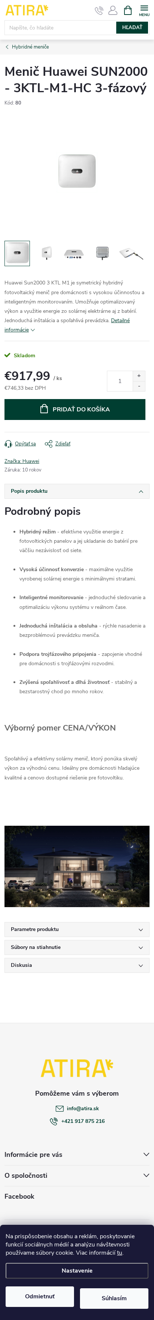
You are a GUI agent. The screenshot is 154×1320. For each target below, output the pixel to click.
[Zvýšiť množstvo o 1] (139, 376)
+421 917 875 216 (83, 1121)
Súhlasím (114, 1298)
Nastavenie (77, 1271)
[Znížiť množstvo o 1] (139, 386)
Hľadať (132, 27)
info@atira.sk (83, 1108)
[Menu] (144, 10)
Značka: (21, 461)
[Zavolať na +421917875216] (99, 10)
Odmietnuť (40, 1296)
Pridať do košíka (81, 409)
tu (119, 1253)
